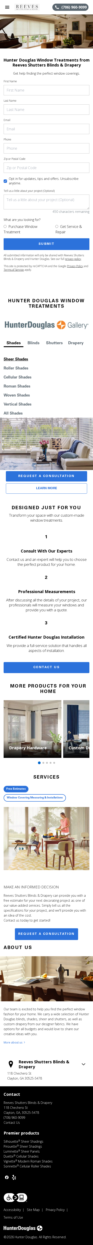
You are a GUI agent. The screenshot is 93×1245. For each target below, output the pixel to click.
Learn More (46, 488)
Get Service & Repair (68, 229)
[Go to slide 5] (54, 763)
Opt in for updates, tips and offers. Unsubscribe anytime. (44, 181)
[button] (7, 7)
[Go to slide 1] (39, 762)
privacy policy (73, 259)
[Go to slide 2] (43, 763)
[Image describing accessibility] (15, 1197)
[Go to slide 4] (50, 763)
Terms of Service (14, 270)
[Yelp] (14, 1177)
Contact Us (46, 667)
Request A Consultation (46, 476)
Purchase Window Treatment (20, 229)
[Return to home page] (28, 7)
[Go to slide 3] (47, 763)
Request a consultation (46, 934)
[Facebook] (7, 1177)
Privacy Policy (75, 266)
